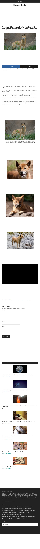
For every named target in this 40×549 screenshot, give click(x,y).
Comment (4, 310)
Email (3, 326)
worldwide (29, 300)
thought (19, 300)
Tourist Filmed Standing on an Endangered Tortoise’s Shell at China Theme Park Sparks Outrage (16, 508)
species (17, 300)
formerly (14, 300)
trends (22, 300)
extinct (11, 300)
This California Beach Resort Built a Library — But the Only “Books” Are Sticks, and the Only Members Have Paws (18, 516)
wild (27, 300)
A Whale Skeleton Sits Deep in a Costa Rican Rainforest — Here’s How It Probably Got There (15, 512)
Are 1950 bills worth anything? (9, 466)
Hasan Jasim (20, 5)
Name (3, 321)
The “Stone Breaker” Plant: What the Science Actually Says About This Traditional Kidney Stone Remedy (17, 506)
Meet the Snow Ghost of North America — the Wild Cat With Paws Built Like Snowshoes (15, 518)
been (9, 300)
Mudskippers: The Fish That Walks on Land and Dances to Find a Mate (12, 514)
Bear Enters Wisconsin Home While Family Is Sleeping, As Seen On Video (18, 421)
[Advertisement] (20, 19)
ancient (7, 300)
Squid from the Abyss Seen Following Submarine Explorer (15, 390)
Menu (21, 1)
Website (3, 331)
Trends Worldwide (8, 299)
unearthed (24, 300)
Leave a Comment (15, 30)
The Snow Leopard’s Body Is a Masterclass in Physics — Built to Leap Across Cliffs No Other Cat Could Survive (18, 510)
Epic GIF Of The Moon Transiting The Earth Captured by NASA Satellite (18, 375)
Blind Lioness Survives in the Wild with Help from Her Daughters (16, 451)
